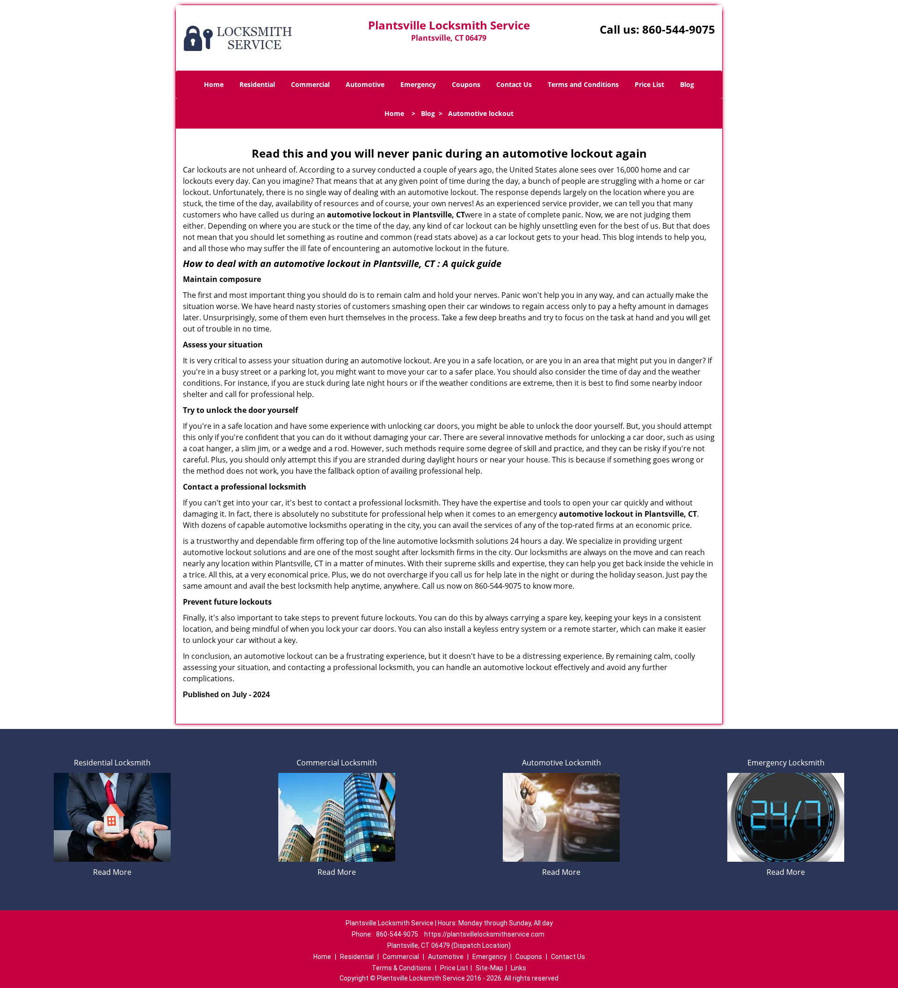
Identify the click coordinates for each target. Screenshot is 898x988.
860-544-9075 (678, 29)
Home (214, 84)
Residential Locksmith (112, 762)
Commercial (310, 84)
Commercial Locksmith (337, 762)
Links (518, 968)
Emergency (418, 84)
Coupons (466, 84)
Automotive (365, 84)
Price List (649, 84)
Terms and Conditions (583, 84)
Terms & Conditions (401, 968)
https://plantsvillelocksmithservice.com (484, 934)
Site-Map (489, 968)
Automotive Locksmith (561, 762)
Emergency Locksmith (786, 762)
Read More (112, 872)
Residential (257, 84)
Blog (687, 84)
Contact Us (514, 84)
